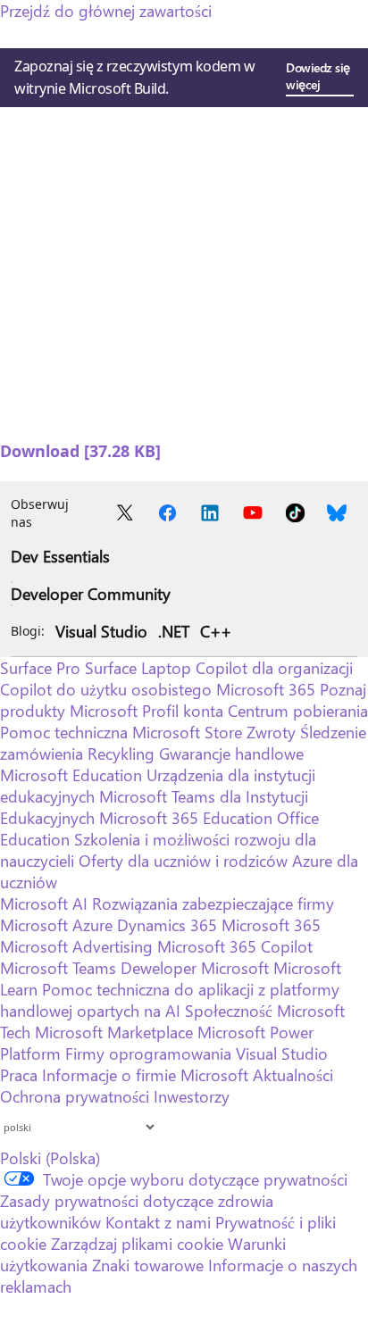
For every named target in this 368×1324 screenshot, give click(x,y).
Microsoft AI (44, 903)
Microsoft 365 (265, 689)
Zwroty (271, 732)
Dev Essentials (60, 556)
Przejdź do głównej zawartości (106, 10)
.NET (173, 631)
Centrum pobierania (298, 710)
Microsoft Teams (58, 967)
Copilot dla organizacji (274, 668)
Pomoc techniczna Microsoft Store (121, 732)
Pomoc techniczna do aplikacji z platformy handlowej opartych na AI (169, 999)
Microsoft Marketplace (114, 1032)
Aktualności (293, 1075)
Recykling (123, 753)
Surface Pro (40, 668)
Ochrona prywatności (74, 1096)
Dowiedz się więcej (318, 76)
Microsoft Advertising (76, 946)
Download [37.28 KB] (80, 451)
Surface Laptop (138, 668)
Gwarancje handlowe (231, 753)
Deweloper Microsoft (195, 967)
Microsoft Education (71, 775)
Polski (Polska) (50, 1158)
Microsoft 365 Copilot (235, 946)
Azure (92, 925)
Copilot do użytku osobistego (106, 689)
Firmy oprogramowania (148, 1053)
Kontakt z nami (158, 1222)
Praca (19, 1075)
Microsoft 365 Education (185, 818)
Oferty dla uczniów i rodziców (183, 860)
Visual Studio (101, 631)
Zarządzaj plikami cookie (137, 1243)
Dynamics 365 (167, 925)
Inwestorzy (192, 1096)
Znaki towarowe (148, 1265)
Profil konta (182, 710)
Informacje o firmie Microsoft (145, 1075)
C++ (215, 631)
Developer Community (91, 593)
